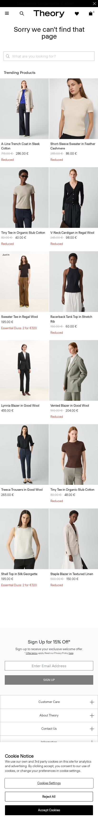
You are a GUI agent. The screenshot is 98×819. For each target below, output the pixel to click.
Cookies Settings (49, 783)
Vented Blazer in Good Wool (69, 405)
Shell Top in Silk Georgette (19, 574)
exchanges (47, 3)
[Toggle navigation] (7, 13)
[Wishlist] (77, 13)
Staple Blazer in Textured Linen (71, 574)
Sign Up (49, 680)
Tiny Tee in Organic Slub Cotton (23, 232)
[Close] (94, 3)
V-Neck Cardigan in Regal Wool (72, 232)
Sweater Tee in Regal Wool (19, 317)
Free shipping (26, 3)
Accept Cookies (49, 810)
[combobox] (49, 56)
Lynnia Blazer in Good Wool (20, 405)
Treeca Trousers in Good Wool (22, 489)
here (71, 653)
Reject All (48, 796)
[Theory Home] (49, 13)
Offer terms (32, 653)
